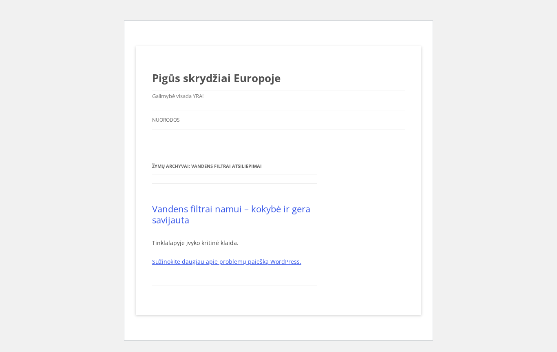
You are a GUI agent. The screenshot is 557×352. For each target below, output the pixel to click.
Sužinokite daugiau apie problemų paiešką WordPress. (226, 261)
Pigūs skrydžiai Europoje (216, 78)
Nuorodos (166, 119)
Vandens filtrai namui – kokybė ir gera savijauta (231, 214)
